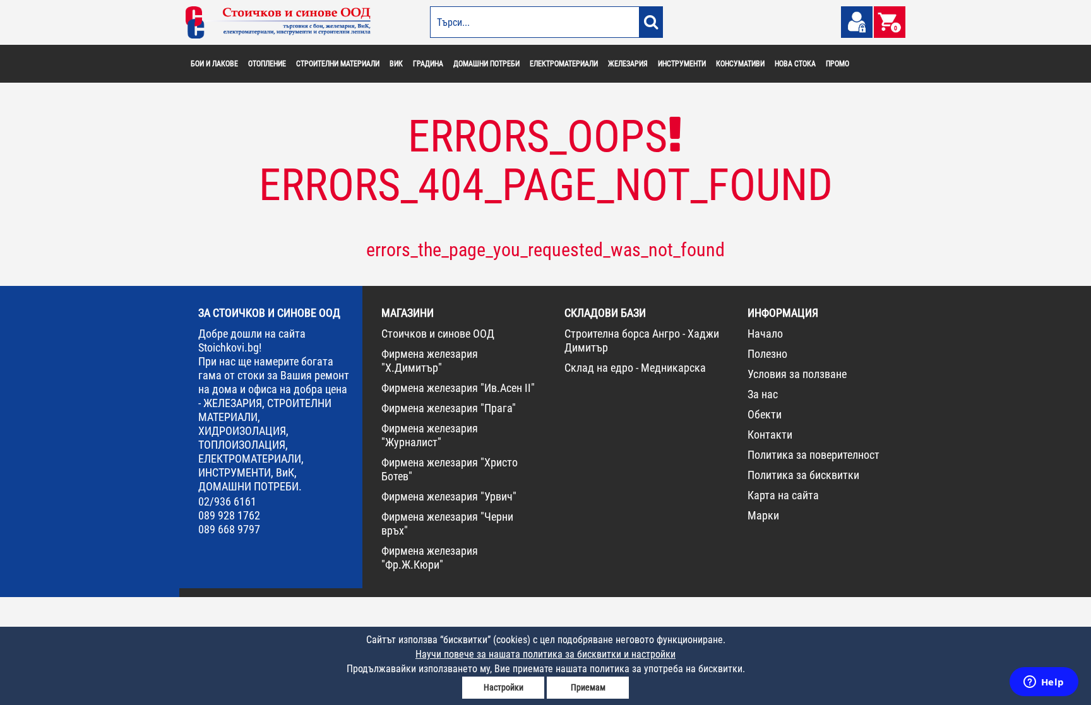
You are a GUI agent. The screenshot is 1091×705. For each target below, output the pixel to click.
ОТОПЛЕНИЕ (267, 63)
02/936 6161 (227, 501)
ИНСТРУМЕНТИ (682, 63)
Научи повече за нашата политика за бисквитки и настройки (545, 654)
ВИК (396, 63)
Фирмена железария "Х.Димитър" (429, 360)
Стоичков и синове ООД (437, 333)
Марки (763, 515)
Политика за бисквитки (803, 475)
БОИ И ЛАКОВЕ (214, 63)
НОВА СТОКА (795, 63)
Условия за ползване (797, 374)
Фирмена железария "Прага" (448, 408)
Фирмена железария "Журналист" (429, 435)
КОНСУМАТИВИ (740, 63)
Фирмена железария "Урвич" (448, 496)
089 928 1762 (229, 515)
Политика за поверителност (813, 454)
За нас (763, 394)
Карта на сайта (783, 495)
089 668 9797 (229, 529)
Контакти (770, 434)
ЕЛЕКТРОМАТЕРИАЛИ (564, 63)
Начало (765, 333)
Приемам (588, 687)
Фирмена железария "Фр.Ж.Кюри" (429, 557)
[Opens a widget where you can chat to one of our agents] (1043, 683)
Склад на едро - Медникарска (635, 367)
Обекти (765, 414)
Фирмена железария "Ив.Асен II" (458, 387)
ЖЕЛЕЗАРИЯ (628, 63)
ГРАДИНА (428, 63)
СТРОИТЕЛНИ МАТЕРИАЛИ (337, 63)
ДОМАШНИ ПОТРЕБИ (486, 63)
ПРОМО (837, 63)
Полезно (767, 353)
